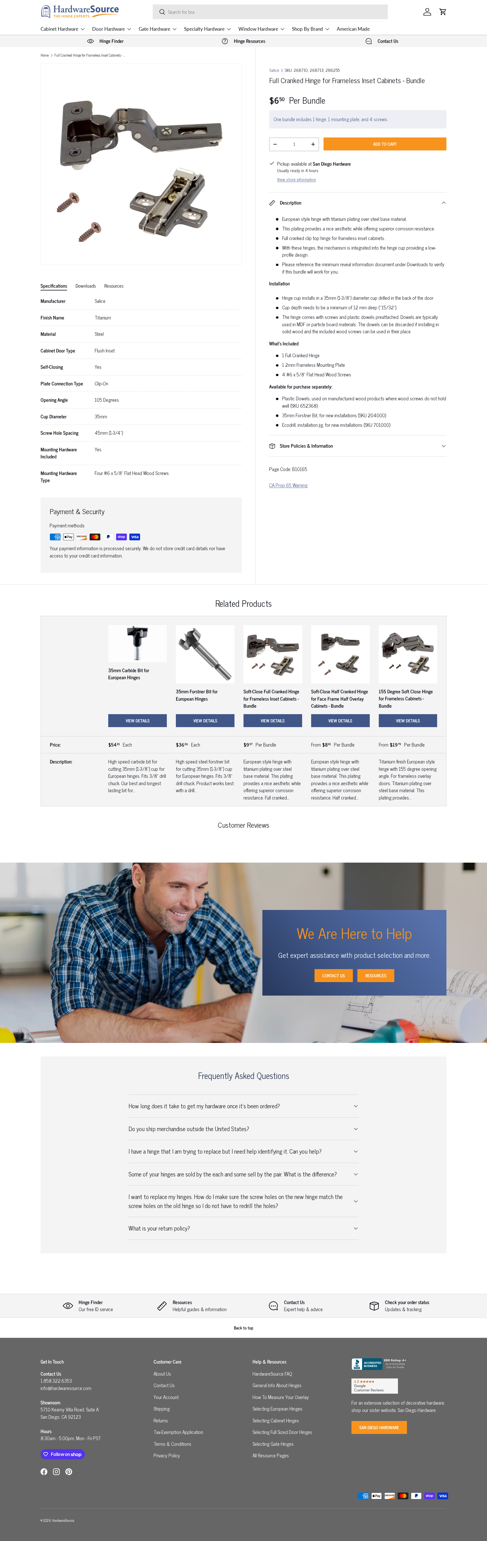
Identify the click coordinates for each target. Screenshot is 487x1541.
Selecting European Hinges (277, 1409)
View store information (296, 179)
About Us (162, 1374)
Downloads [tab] (86, 286)
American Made (353, 29)
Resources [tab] (113, 286)
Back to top (243, 1327)
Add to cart (385, 143)
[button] (443, 12)
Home (45, 55)
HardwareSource (63, 1520)
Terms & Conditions (172, 1444)
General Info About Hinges (277, 1385)
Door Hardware (108, 29)
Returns (161, 1420)
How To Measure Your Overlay (281, 1397)
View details (138, 720)
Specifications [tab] (54, 286)
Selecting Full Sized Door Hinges (282, 1432)
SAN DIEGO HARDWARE (379, 1427)
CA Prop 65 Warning (288, 485)
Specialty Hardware (204, 29)
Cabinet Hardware (59, 29)
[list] (141, 164)
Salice (274, 70)
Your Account (166, 1397)
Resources (375, 975)
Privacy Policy (167, 1455)
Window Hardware (258, 29)
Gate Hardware (154, 29)
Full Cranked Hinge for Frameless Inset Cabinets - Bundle (90, 55)
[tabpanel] (141, 390)
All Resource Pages (271, 1455)
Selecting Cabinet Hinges (276, 1420)
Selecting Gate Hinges (273, 1444)
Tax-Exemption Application (178, 1432)
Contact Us (333, 975)
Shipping (162, 1409)
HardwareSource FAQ (272, 1374)
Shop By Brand (307, 29)
